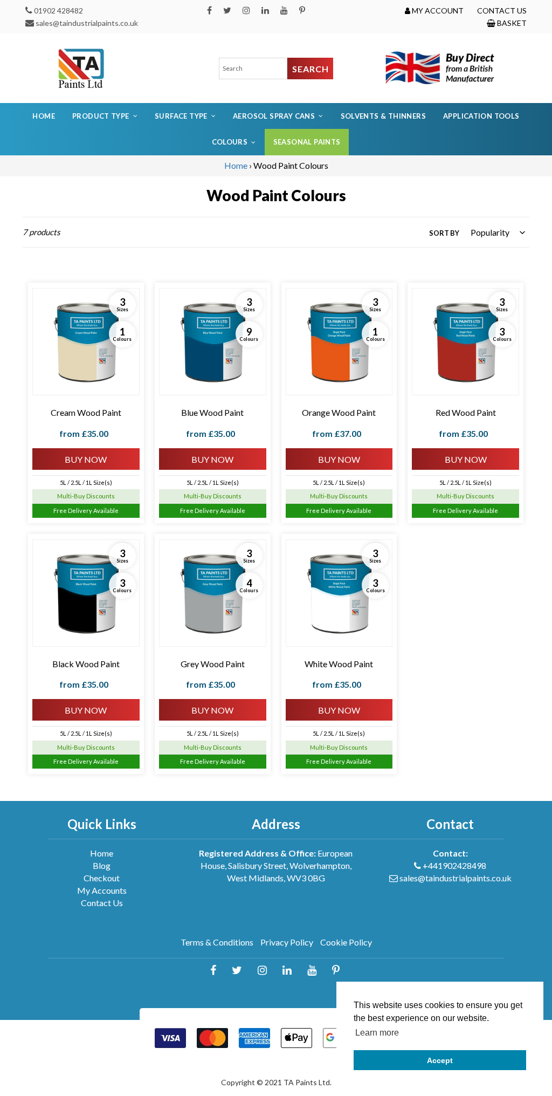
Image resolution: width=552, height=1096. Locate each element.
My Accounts (102, 890)
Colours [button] (230, 142)
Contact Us (102, 903)
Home (43, 116)
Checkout (102, 878)
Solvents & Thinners (383, 116)
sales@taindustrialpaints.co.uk (87, 23)
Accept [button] (440, 1060)
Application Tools (481, 116)
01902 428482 (58, 10)
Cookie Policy (346, 942)
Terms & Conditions (217, 942)
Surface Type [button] (181, 116)
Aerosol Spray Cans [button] (274, 116)
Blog (102, 865)
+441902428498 (454, 865)
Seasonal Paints (307, 142)
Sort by (444, 233)
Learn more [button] (377, 1032)
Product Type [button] (100, 116)
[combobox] (253, 68)
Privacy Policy (286, 942)
